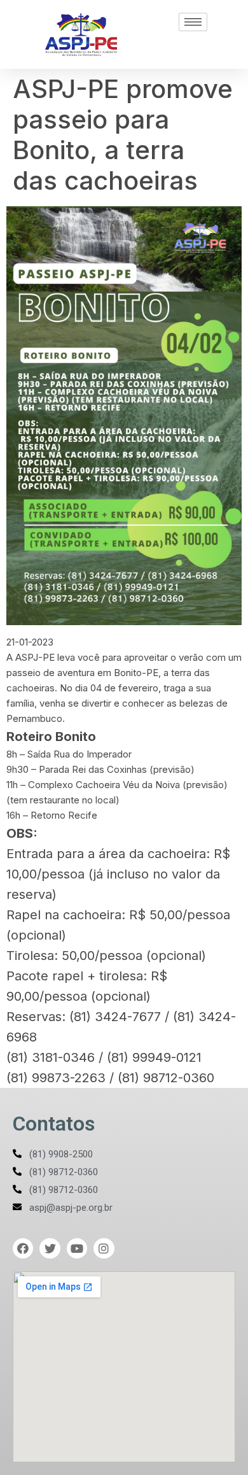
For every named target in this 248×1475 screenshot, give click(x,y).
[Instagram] (103, 1248)
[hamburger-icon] (193, 22)
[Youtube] (77, 1248)
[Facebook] (23, 1248)
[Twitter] (49, 1248)
